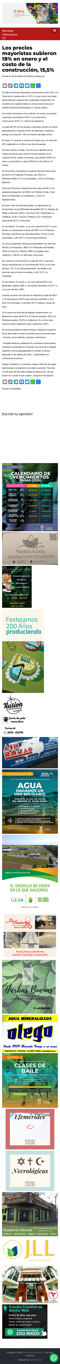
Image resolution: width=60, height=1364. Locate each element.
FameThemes (36, 1359)
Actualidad (16, 388)
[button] (54, 1358)
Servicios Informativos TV (9, 34)
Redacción (40, 76)
